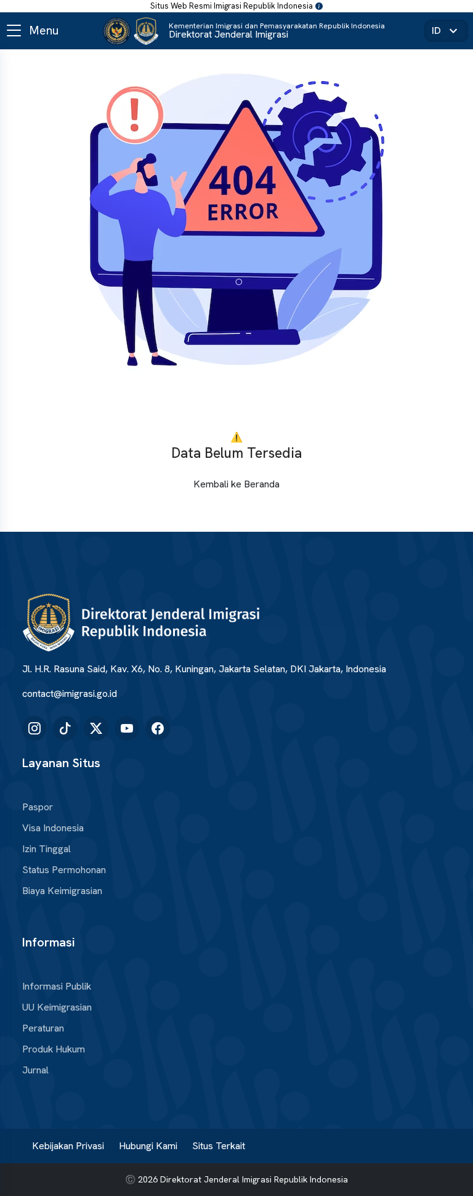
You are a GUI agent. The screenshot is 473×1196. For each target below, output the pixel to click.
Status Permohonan (64, 870)
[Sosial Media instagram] (34, 728)
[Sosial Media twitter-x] (96, 728)
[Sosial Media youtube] (127, 728)
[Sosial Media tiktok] (65, 728)
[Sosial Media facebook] (157, 728)
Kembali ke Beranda (236, 484)
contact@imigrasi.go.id (69, 693)
